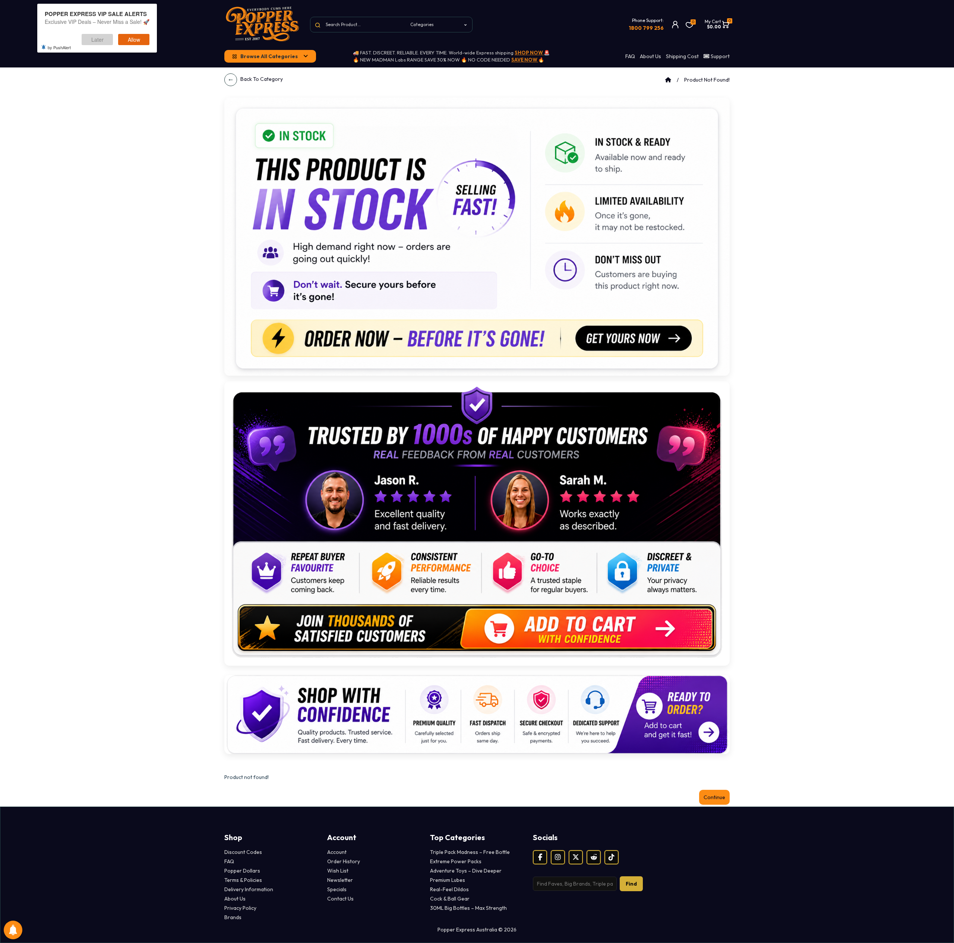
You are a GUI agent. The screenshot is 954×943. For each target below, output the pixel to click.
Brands (232, 917)
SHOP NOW (529, 53)
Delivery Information (248, 889)
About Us (650, 56)
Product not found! (707, 79)
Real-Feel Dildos (449, 889)
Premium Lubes (447, 880)
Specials (337, 889)
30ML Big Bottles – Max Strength (468, 908)
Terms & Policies (243, 880)
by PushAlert (59, 47)
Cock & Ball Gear (450, 898)
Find (631, 883)
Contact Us (340, 898)
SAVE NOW (524, 60)
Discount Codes (243, 852)
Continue (714, 797)
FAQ (630, 56)
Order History (343, 861)
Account (337, 852)
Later (97, 39)
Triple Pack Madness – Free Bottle (470, 852)
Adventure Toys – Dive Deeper (466, 870)
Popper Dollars (242, 870)
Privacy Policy (240, 908)
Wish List (337, 870)
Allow (134, 39)
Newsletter (340, 880)
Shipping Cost (682, 56)
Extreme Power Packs (455, 861)
